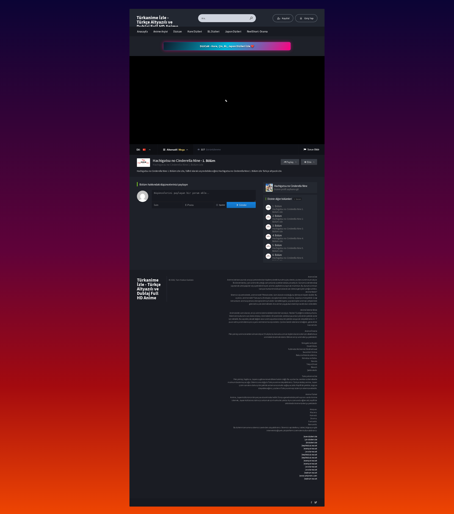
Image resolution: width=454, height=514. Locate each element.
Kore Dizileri (194, 31)
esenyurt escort (310, 448)
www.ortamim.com (308, 475)
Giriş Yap (309, 18)
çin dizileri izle (311, 439)
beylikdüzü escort (309, 445)
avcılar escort (311, 451)
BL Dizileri (213, 31)
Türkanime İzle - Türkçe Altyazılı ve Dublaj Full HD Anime (157, 22)
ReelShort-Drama (257, 31)
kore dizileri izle (310, 436)
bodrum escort (311, 472)
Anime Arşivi (160, 31)
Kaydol (285, 18)
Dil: (139, 149)
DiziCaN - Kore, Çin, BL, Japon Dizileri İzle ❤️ (227, 46)
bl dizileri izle (311, 442)
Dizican (177, 31)
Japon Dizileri (233, 31)
